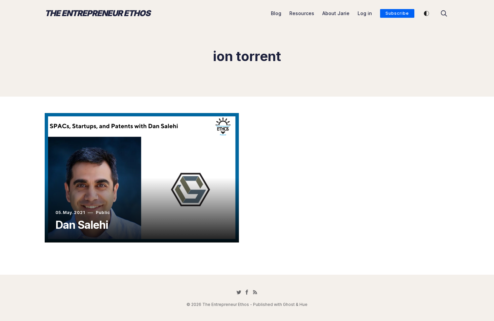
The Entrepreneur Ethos (97, 13)
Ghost (289, 304)
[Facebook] (247, 292)
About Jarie (335, 13)
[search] (444, 13)
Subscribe (397, 13)
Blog (276, 13)
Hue (303, 304)
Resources (301, 13)
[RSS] (255, 292)
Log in (365, 13)
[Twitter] (239, 292)
